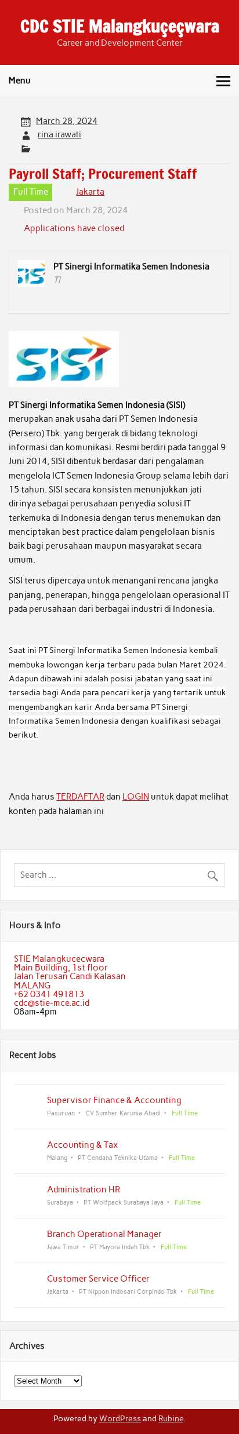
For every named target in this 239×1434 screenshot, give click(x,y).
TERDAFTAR (80, 796)
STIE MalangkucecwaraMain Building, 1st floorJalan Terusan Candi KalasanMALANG (70, 972)
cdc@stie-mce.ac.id (51, 1003)
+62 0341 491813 (49, 994)
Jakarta (90, 192)
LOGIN (135, 796)
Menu (20, 80)
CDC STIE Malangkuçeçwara (119, 25)
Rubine (170, 1418)
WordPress (120, 1418)
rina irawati (59, 134)
